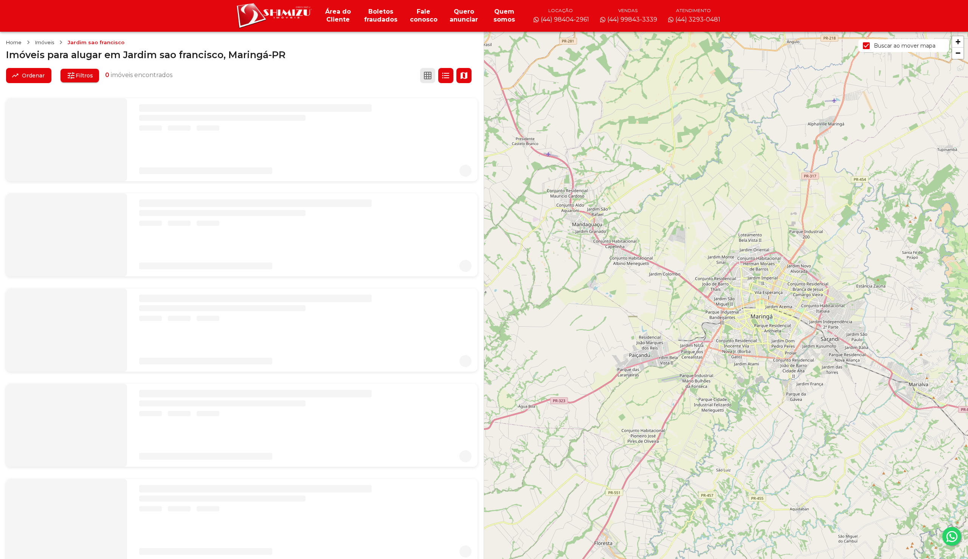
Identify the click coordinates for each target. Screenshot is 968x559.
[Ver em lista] (445, 75)
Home (14, 42)
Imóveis (44, 42)
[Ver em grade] (427, 75)
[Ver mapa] (464, 75)
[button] (957, 42)
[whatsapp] (951, 536)
